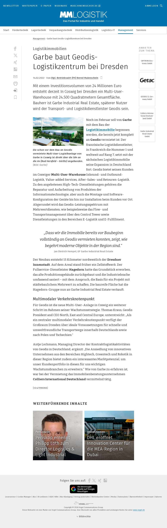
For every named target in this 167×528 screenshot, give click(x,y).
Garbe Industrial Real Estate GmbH (147, 133)
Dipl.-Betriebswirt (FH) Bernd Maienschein (74, 77)
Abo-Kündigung (66, 497)
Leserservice (10, 497)
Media (114, 497)
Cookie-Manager (24, 497)
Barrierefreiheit (136, 497)
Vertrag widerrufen (82, 497)
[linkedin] (15, 69)
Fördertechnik (20, 30)
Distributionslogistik (86, 30)
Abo (35, 497)
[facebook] (15, 48)
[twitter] (15, 55)
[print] (15, 83)
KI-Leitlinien (43, 497)
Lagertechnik (38, 30)
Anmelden (151, 5)
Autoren (158, 497)
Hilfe (56, 497)
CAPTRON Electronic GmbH (147, 62)
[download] (15, 90)
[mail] (15, 76)
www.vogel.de (139, 510)
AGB (51, 497)
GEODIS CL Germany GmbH (147, 98)
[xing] (15, 62)
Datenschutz (123, 497)
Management (125, 30)
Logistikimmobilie (100, 130)
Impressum (149, 497)
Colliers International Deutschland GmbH (147, 116)
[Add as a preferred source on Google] (83, 489)
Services (141, 30)
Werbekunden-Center (100, 497)
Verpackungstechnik (60, 30)
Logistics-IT (108, 30)
